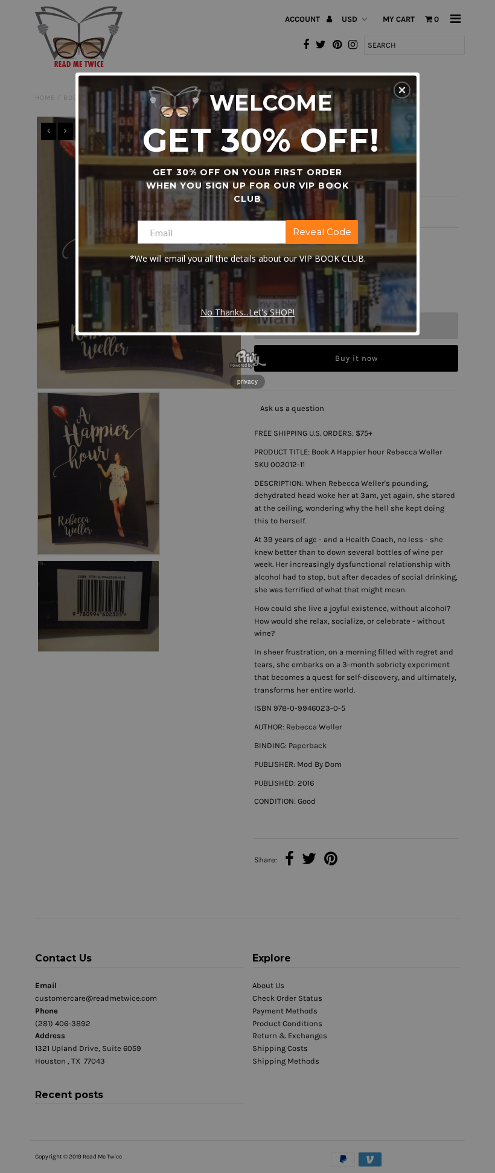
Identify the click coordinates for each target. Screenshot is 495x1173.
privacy (247, 381)
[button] (402, 90)
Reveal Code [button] (322, 232)
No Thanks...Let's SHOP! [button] (247, 312)
